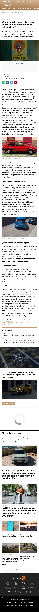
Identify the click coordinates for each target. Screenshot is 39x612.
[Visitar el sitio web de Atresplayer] (19, 592)
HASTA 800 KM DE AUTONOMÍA (28, 533)
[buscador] (32, 5)
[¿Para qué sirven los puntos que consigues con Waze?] (10, 526)
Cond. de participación (11, 605)
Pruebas (4, 439)
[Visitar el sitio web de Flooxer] (29, 592)
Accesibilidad (28, 608)
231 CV (21, 555)
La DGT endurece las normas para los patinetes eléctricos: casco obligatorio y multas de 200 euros (20, 341)
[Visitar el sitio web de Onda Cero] (23, 587)
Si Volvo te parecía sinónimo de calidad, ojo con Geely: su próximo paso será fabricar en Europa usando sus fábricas (10, 561)
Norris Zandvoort (20, 1)
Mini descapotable (33, 1)
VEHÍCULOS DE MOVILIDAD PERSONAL (12, 505)
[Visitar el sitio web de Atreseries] (15, 587)
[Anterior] (13, 1)
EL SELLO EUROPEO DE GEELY (8, 555)
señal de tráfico (8, 403)
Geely (26, 1)
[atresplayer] (27, 5)
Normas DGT (6, 9)
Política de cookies (28, 602)
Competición (31, 439)
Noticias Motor (11, 433)
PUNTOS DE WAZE (7, 533)
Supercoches (21, 439)
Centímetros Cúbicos (7, 12)
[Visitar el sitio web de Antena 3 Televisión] (8, 583)
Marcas (14, 9)
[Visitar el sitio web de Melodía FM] (10, 592)
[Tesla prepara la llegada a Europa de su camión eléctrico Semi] (28, 526)
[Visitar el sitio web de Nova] (31, 583)
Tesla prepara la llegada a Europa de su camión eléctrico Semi (27, 536)
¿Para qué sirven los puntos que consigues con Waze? (9, 535)
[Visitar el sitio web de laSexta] (15, 583)
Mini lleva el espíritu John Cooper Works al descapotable (27, 558)
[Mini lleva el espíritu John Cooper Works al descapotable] (28, 548)
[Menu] (36, 5)
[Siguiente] (35, 1)
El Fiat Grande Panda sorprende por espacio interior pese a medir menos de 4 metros (19, 374)
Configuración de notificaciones (16, 608)
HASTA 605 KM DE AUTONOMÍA (10, 468)
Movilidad (12, 439)
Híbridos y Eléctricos (25, 9)
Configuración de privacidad (26, 605)
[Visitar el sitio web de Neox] (23, 583)
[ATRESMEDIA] (19, 578)
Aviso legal (8, 602)
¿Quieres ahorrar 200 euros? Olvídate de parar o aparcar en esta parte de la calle (17, 322)
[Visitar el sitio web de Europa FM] (31, 587)
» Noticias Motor (18, 12)
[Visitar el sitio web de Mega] (8, 587)
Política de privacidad (17, 602)
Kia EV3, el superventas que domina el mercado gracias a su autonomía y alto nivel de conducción (19, 334)
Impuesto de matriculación (10, 441)
